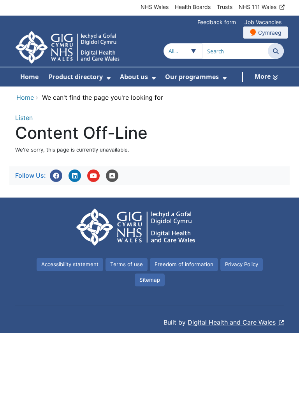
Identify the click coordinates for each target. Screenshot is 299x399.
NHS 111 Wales (257, 7)
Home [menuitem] (29, 76)
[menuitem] (108, 78)
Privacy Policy (241, 264)
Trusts (224, 7)
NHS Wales (155, 7)
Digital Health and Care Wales (232, 322)
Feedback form (216, 22)
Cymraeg (269, 32)
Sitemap (149, 280)
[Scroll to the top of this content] (112, 175)
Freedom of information (184, 264)
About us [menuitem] (134, 76)
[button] (56, 175)
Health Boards (193, 7)
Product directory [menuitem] (76, 76)
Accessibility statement (69, 264)
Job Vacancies (262, 22)
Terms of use (126, 264)
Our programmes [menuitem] (192, 76)
